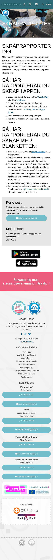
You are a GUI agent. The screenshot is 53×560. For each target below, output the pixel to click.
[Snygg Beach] (20, 13)
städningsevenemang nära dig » (26, 283)
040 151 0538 (27, 421)
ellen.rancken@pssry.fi (27, 454)
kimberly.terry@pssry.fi (27, 430)
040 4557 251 (27, 395)
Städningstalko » (11, 4)
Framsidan (26, 352)
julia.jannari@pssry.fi (27, 218)
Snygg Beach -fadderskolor (26, 371)
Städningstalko (26, 368)
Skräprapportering (26, 364)
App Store (20, 100)
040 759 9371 (27, 467)
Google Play (42, 97)
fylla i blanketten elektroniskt (36, 189)
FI (43, 4)
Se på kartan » (26, 342)
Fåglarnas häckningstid (26, 361)
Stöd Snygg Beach (26, 374)
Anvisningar (26, 358)
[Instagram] (31, 4)
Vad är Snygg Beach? (26, 355)
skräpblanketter (38, 152)
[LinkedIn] (37, 4)
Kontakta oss (26, 377)
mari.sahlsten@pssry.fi (27, 476)
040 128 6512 (27, 445)
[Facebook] (25, 4)
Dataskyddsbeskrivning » (26, 556)
